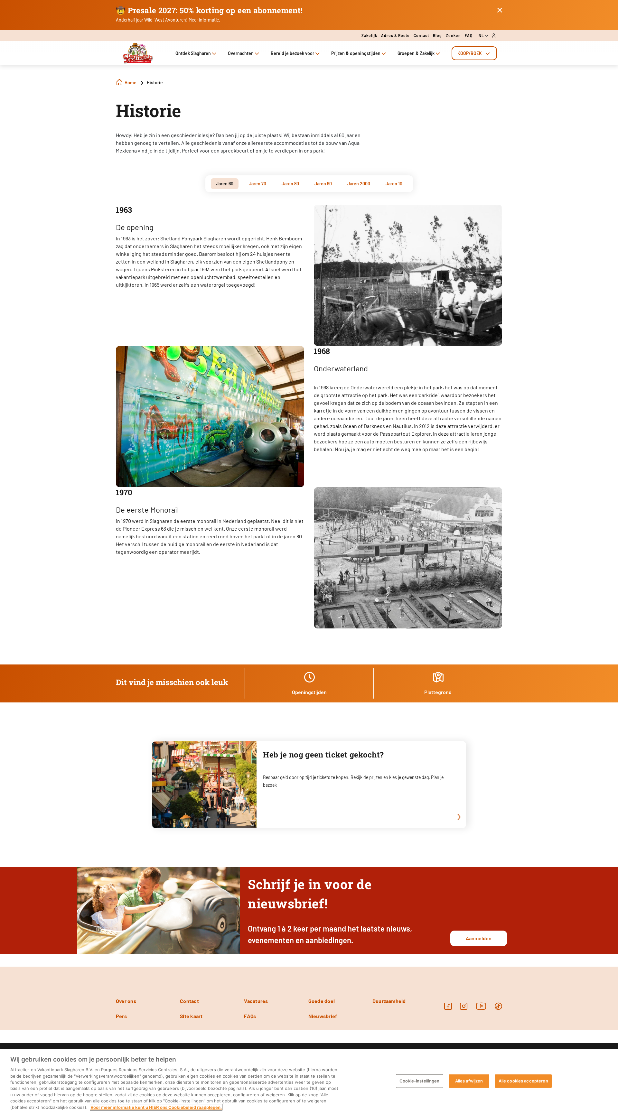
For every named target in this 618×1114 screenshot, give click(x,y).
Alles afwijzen (469, 1080)
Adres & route (395, 35)
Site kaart (191, 1016)
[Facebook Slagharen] (448, 1006)
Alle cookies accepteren (523, 1080)
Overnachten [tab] (241, 53)
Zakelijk (369, 35)
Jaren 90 (323, 183)
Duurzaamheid (389, 1001)
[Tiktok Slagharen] (498, 1006)
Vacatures (256, 1001)
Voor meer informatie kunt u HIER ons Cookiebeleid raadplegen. (156, 1107)
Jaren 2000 (358, 183)
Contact (421, 35)
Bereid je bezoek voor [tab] (292, 53)
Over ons (126, 1001)
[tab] (474, 53)
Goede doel (321, 1001)
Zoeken (453, 35)
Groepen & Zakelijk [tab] (416, 53)
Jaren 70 (257, 183)
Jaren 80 (290, 183)
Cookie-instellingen (419, 1080)
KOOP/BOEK (469, 53)
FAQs (250, 1016)
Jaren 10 (394, 183)
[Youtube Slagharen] (481, 1006)
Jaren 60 (224, 183)
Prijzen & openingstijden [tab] (355, 53)
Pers (121, 1016)
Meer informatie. (204, 20)
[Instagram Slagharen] (463, 1006)
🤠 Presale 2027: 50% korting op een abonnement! (209, 10)
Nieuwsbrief (322, 1016)
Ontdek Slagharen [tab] (193, 53)
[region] (309, 1081)
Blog (437, 35)
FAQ (469, 35)
